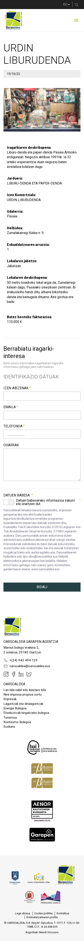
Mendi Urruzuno (49, 932)
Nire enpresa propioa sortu (22, 694)
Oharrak (11, 445)
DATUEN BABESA (16, 495)
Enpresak (10, 699)
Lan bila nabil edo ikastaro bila (24, 690)
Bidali (42, 587)
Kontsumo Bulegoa (17, 722)
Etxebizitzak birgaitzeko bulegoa (26, 713)
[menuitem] (22, 913)
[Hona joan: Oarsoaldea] (13, 20)
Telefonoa (12, 426)
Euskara (9, 727)
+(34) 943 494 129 (23, 660)
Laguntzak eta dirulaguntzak (23, 704)
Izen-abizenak (15, 388)
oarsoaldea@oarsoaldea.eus (29, 666)
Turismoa (10, 717)
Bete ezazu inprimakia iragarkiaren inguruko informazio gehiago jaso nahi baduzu (33, 365)
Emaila (9, 407)
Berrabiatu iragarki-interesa (28, 352)
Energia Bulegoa (14, 708)
